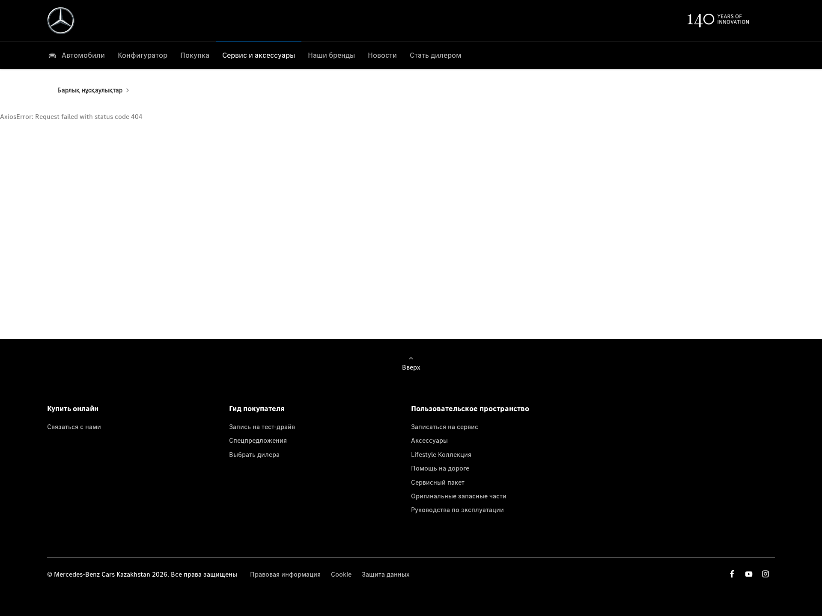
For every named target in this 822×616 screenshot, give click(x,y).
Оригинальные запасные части (458, 496)
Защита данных (386, 574)
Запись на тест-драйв (262, 426)
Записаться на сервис (444, 426)
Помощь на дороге (440, 468)
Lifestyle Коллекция (441, 454)
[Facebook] (732, 574)
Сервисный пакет (438, 482)
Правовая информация (285, 574)
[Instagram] (765, 574)
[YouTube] (749, 574)
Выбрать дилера (254, 454)
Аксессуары (429, 440)
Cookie (341, 574)
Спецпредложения (258, 440)
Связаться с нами (74, 426)
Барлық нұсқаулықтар (89, 90)
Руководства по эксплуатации (457, 509)
